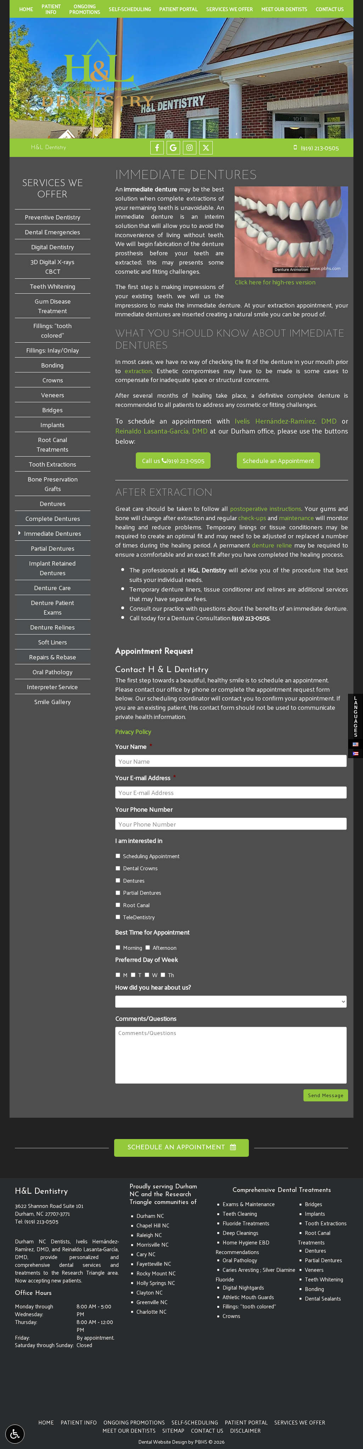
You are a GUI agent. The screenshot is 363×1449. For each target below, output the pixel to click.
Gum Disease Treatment (52, 305)
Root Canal (136, 905)
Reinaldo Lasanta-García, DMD (161, 430)
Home (26, 9)
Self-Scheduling (130, 9)
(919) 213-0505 (183, 460)
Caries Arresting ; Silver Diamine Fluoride (255, 1274)
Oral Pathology (52, 671)
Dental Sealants (323, 1298)
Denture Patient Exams (52, 607)
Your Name (133, 746)
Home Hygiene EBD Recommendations (242, 1247)
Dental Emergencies (52, 232)
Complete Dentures (52, 518)
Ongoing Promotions (134, 1422)
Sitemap (173, 1431)
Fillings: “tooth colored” (52, 330)
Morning (132, 947)
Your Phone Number (144, 809)
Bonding (52, 365)
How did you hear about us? (153, 987)
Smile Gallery (52, 701)
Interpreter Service (52, 686)
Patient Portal (178, 9)
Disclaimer (245, 1431)
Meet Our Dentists (284, 9)
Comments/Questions (146, 1018)
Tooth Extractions (52, 464)
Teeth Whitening (53, 286)
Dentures (134, 880)
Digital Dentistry (52, 246)
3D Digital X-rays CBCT (52, 266)
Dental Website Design (162, 1441)
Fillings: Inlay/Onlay (52, 350)
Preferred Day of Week (146, 959)
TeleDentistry (139, 917)
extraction (138, 370)
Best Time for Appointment (152, 932)
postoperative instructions (265, 508)
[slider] (291, 271)
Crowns (52, 380)
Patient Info (79, 1422)
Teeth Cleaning (240, 1214)
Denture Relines (52, 627)
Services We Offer (229, 9)
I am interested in (138, 840)
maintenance (296, 517)
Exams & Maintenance (249, 1204)
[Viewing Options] (14, 1434)
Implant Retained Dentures (52, 567)
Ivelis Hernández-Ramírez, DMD (285, 420)
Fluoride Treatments (246, 1223)
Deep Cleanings (240, 1233)
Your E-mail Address (145, 777)
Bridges (52, 409)
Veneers (52, 395)
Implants (52, 424)
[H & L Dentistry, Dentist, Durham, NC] (29, 1382)
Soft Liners (52, 642)
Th (171, 975)
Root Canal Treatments (52, 444)
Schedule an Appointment (278, 460)
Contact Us (330, 9)
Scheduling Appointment (151, 856)
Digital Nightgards (243, 1287)
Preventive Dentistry (52, 217)
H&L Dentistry (48, 148)
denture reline (272, 545)
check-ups (252, 517)
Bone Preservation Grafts (53, 483)
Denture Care (52, 587)
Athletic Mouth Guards (248, 1297)
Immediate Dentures (52, 533)
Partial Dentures (142, 892)
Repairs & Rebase (52, 657)
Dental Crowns (140, 868)
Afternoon (165, 947)
